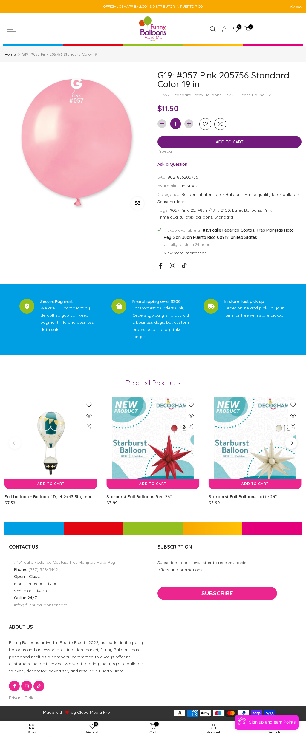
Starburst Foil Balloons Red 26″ (139, 497)
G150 (225, 210)
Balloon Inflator (196, 194)
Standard (224, 217)
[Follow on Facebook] (160, 266)
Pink (267, 210)
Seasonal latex (171, 201)
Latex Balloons (228, 194)
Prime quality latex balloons (272, 194)
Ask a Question (172, 164)
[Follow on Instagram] (172, 265)
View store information (185, 252)
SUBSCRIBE (217, 593)
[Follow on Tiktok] (184, 265)
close (11, 7)
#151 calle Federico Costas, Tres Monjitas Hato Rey (64, 562)
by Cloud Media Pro (90, 712)
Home (10, 54)
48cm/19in (208, 210)
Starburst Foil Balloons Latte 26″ (243, 497)
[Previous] (15, 443)
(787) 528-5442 (43, 569)
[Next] (291, 443)
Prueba (164, 151)
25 (193, 210)
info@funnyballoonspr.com (40, 605)
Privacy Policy (23, 697)
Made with (53, 712)
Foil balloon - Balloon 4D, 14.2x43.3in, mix (47, 497)
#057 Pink (179, 210)
